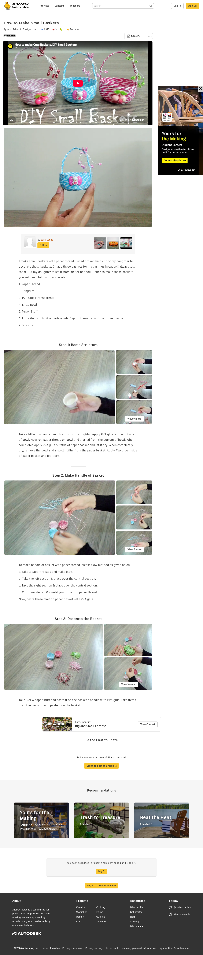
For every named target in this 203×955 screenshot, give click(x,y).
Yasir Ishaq (13, 29)
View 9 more (134, 418)
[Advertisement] (180, 130)
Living (99, 912)
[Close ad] (200, 89)
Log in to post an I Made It (101, 766)
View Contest (147, 724)
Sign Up (192, 6)
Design (27, 29)
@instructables (182, 907)
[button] (150, 36)
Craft (79, 921)
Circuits (80, 907)
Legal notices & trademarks (174, 948)
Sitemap (135, 921)
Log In (177, 6)
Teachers (75, 5)
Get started (136, 912)
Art (36, 29)
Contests (59, 5)
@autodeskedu (182, 914)
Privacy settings (94, 948)
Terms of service (50, 948)
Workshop (81, 912)
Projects (44, 5)
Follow (43, 245)
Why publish (137, 907)
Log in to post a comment (101, 885)
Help (133, 917)
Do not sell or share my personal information (131, 948)
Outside (100, 917)
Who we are (136, 926)
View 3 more (134, 549)
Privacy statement (72, 948)
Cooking (100, 907)
